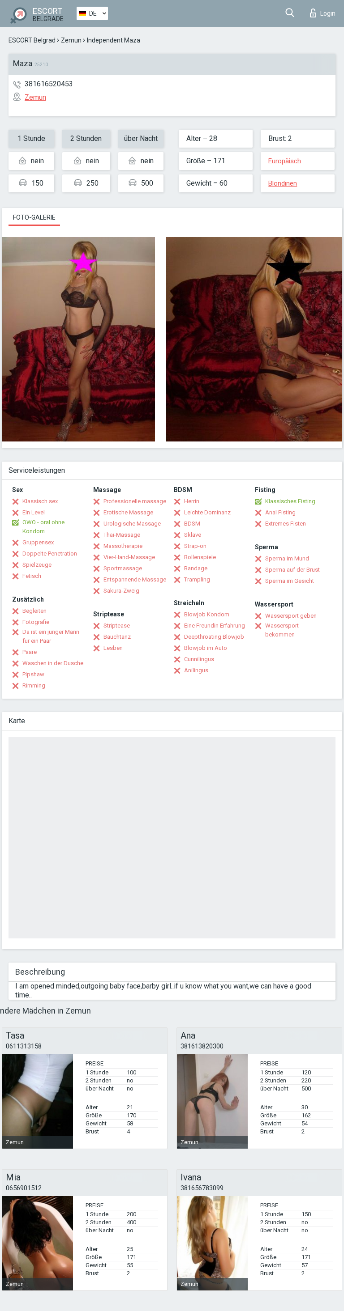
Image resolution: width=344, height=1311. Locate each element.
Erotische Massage (128, 512)
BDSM (192, 523)
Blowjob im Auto (205, 648)
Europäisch (284, 161)
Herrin (191, 501)
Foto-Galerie (34, 217)
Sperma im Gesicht (289, 580)
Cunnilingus (199, 659)
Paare (29, 652)
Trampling (197, 579)
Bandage (195, 568)
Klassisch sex (40, 501)
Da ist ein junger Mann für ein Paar (50, 636)
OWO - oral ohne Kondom (43, 527)
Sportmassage (122, 568)
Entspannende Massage (134, 579)
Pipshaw (33, 674)
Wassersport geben (291, 615)
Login (327, 13)
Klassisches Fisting (290, 501)
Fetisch (31, 576)
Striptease (116, 625)
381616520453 (49, 84)
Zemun (71, 40)
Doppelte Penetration (49, 553)
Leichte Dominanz (207, 512)
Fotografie (35, 622)
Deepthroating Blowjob (214, 636)
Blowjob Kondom (206, 614)
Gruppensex (38, 542)
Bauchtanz (117, 636)
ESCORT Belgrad (32, 40)
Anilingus (196, 670)
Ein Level (33, 512)
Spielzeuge (37, 564)
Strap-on (195, 546)
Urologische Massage (132, 523)
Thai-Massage (121, 534)
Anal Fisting (280, 512)
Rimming (33, 685)
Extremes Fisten (285, 523)
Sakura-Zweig (121, 590)
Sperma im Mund (287, 558)
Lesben (113, 648)
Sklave (192, 534)
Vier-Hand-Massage (129, 557)
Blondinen (282, 183)
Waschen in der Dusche (52, 663)
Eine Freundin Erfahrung (214, 625)
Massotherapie (122, 546)
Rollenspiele (200, 557)
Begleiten (34, 610)
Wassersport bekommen (282, 630)
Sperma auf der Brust (292, 569)
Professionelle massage (134, 501)
